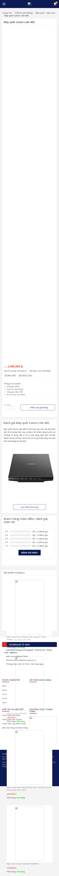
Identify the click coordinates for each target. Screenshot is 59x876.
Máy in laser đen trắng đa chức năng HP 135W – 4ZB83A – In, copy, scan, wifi (27, 638)
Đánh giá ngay (29, 552)
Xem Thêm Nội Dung (29, 507)
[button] (4, 4)
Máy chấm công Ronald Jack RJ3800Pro (23, 863)
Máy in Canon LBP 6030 (17, 713)
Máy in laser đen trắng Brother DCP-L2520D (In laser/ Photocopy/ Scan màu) (29, 788)
